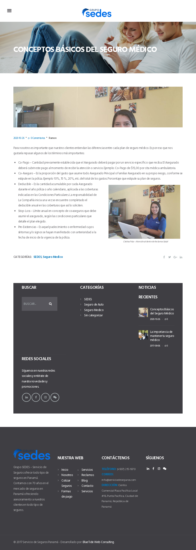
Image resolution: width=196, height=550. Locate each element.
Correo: (108, 474)
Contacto (87, 485)
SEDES (37, 257)
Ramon (52, 138)
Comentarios (38, 138)
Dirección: (110, 485)
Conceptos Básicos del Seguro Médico (162, 311)
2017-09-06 (155, 346)
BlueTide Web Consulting (98, 542)
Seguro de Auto (94, 304)
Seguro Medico (53, 257)
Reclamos (88, 475)
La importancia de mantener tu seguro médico (162, 336)
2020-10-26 (18, 138)
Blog (84, 480)
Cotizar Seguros (66, 483)
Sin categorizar (93, 315)
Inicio (64, 469)
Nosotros (67, 475)
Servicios (87, 469)
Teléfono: (109, 469)
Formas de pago (66, 494)
